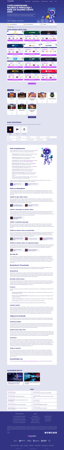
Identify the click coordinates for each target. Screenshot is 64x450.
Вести (56, 1)
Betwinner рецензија (32, 41)
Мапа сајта (47, 448)
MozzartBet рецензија (15, 41)
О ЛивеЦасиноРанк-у (47, 416)
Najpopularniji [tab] (11, 90)
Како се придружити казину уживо (19, 416)
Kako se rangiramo (48, 419)
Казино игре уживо (35, 1)
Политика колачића (18, 448)
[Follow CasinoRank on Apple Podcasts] (56, 433)
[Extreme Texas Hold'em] (32, 109)
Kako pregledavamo (48, 417)
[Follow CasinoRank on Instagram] (47, 433)
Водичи (51, 1)
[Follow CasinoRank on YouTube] (52, 433)
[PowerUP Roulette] (52, 97)
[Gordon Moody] (44, 441)
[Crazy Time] (12, 97)
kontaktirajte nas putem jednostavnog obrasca (30, 361)
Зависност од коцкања (35, 420)
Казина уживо (27, 1)
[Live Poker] (12, 109)
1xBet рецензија (15, 55)
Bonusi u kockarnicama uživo (35, 417)
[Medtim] (22, 441)
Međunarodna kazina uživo (35, 422)
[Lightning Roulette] (22, 97)
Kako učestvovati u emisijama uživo (19, 422)
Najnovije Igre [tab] (18, 90)
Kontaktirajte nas (48, 420)
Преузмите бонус (15, 40)
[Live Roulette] (42, 97)
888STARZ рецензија (49, 41)
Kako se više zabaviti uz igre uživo (19, 417)
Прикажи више (31, 83)
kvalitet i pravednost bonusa (28, 160)
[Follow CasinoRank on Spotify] (54, 433)
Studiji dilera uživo (44, 1)
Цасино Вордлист (35, 416)
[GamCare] (36, 441)
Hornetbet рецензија (32, 55)
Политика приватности (33, 448)
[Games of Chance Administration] (15, 441)
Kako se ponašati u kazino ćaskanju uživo (19, 420)
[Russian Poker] (22, 109)
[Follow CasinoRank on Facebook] (45, 433)
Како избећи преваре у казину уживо (19, 419)
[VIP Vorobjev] (29, 441)
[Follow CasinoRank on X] (50, 433)
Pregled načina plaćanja (35, 419)
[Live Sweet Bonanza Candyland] (32, 97)
